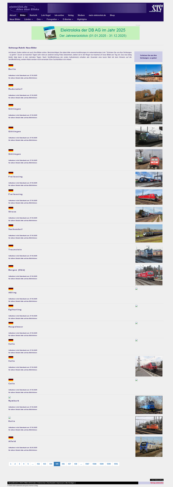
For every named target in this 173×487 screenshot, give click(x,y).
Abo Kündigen (69, 483)
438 (75, 464)
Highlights (82, 19)
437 (69, 464)
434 (50, 464)
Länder (27, 19)
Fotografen (52, 19)
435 (57, 464)
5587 (87, 464)
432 (38, 464)
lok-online (59, 15)
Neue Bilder (15, 19)
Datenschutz (41, 483)
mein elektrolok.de (97, 15)
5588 (94, 464)
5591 (116, 464)
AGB (21, 483)
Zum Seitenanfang (157, 480)
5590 (109, 464)
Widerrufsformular (30, 483)
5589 (102, 464)
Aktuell (13, 15)
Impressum (60, 483)
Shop (112, 15)
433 (44, 464)
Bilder (23, 15)
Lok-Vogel (46, 15)
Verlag (71, 15)
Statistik (33, 15)
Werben (81, 15)
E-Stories (67, 19)
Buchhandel (51, 483)
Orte (39, 19)
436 (63, 464)
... (33, 464)
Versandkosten (13, 483)
